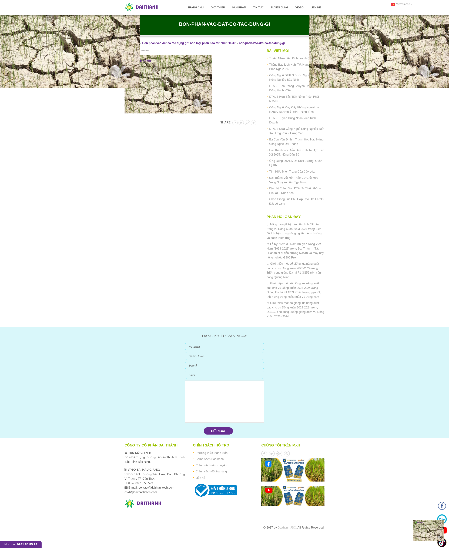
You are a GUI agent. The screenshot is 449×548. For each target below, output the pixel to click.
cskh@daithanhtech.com (141, 492)
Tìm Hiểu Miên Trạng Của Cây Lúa (291, 171)
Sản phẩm (239, 7)
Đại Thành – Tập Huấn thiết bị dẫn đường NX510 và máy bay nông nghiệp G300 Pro (295, 253)
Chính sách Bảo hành (210, 459)
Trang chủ (196, 7)
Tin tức (258, 7)
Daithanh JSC (287, 527)
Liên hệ (316, 7)
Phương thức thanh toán (211, 453)
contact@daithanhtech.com (157, 487)
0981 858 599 (144, 483)
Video (299, 7)
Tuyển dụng (279, 7)
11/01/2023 (144, 50)
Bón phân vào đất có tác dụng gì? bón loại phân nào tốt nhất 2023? (189, 43)
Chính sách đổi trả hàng (211, 471)
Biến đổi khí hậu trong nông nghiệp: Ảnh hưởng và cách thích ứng (294, 233)
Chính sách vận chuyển (211, 465)
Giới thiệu (218, 7)
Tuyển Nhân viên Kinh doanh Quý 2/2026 (296, 58)
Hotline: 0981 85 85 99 (20, 544)
